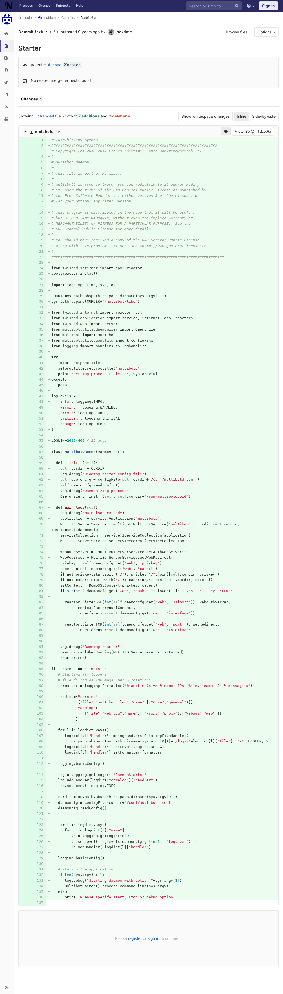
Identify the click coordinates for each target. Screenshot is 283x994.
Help (79, 5)
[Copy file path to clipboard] (58, 131)
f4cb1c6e (88, 17)
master (73, 65)
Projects (26, 5)
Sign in (268, 5)
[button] (7, 987)
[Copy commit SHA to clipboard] (56, 32)
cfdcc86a (52, 65)
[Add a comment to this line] (18, 140)
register (135, 938)
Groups (44, 5)
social (28, 17)
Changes (31, 98)
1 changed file (48, 116)
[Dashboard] (8, 5)
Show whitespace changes (205, 116)
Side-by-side (264, 116)
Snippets (63, 5)
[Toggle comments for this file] (226, 131)
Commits (68, 17)
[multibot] (7, 19)
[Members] (7, 119)
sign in (153, 938)
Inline (241, 116)
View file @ (253, 131)
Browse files (237, 32)
